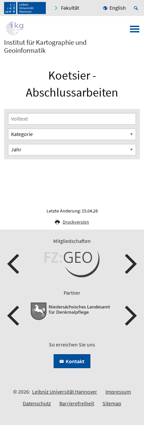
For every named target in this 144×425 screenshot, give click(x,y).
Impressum (118, 391)
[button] (14, 264)
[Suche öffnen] (137, 8)
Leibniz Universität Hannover (64, 391)
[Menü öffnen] (134, 31)
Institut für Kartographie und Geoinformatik (45, 46)
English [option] (118, 7)
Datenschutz (37, 403)
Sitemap (111, 403)
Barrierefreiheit (76, 403)
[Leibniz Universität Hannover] (25, 8)
